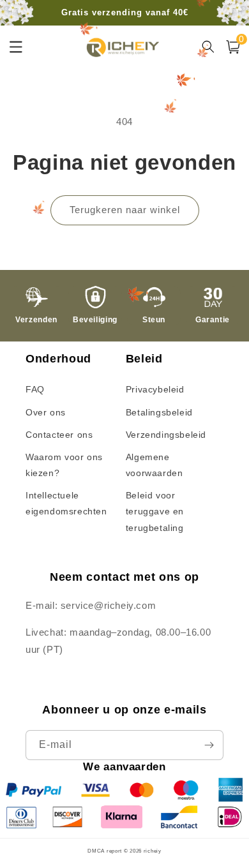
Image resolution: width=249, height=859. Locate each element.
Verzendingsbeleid (166, 434)
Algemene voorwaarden (154, 465)
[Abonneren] (209, 745)
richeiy (153, 851)
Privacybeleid (155, 389)
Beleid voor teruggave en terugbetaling (155, 511)
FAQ (35, 389)
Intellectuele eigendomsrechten (66, 503)
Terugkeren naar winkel (125, 209)
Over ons (46, 412)
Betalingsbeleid (159, 412)
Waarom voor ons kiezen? (64, 465)
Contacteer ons (59, 434)
